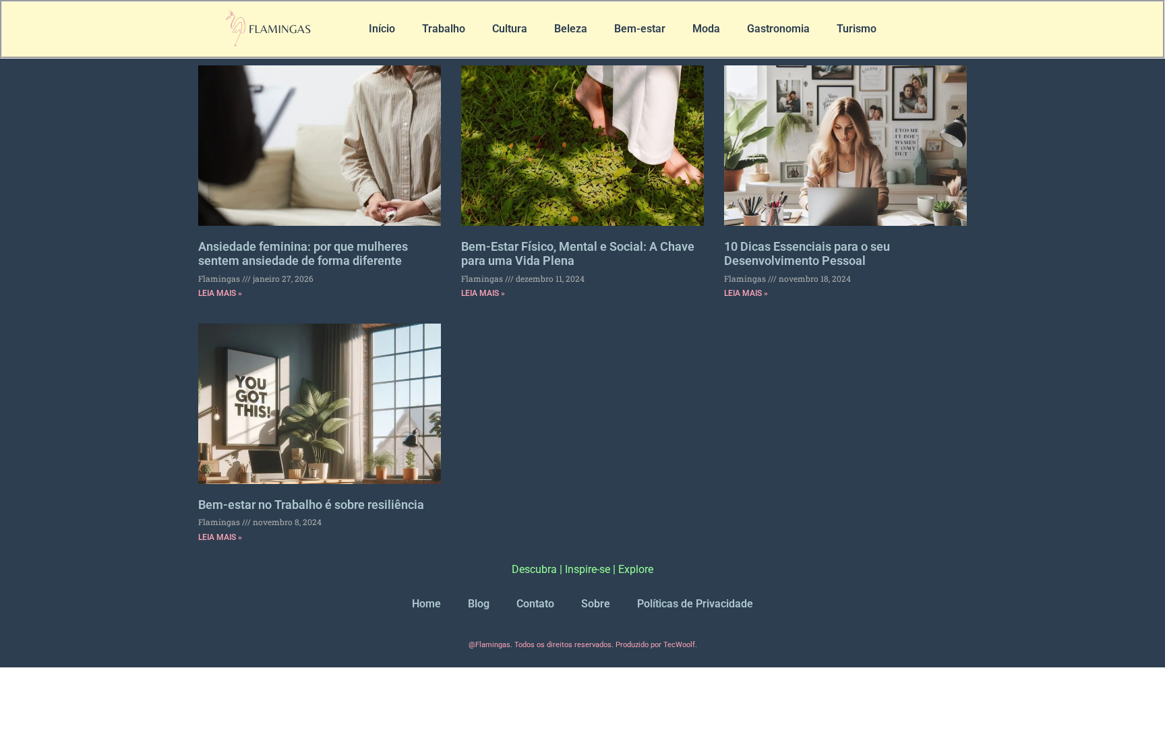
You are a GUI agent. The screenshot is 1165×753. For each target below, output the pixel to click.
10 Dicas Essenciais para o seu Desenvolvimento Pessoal (807, 253)
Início (382, 28)
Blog (478, 603)
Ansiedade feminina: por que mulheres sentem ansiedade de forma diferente (303, 253)
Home (426, 603)
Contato (535, 603)
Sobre (595, 603)
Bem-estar (639, 28)
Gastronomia (778, 28)
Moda (706, 28)
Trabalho (443, 28)
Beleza (570, 28)
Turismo (856, 28)
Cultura (509, 28)
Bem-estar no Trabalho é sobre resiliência (311, 505)
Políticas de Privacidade (695, 603)
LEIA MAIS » (220, 293)
